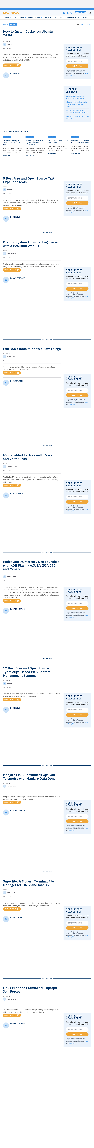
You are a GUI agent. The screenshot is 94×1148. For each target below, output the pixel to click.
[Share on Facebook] (82, 24)
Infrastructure (34, 17)
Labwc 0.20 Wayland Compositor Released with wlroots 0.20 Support (77, 104)
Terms (86, 73)
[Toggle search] (90, 13)
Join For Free (77, 66)
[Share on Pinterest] (87, 24)
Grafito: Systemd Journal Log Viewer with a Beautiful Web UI (35, 143)
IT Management (18, 17)
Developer (47, 17)
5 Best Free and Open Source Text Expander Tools (11, 143)
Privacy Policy (71, 75)
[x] (71, 13)
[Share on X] (85, 24)
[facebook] (64, 13)
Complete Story (10, 65)
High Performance (72, 17)
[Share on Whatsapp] (90, 24)
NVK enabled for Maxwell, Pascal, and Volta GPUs (80, 142)
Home (4, 24)
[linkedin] (67, 13)
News (7, 17)
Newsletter (81, 12)
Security (58, 17)
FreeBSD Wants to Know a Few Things (58, 142)
